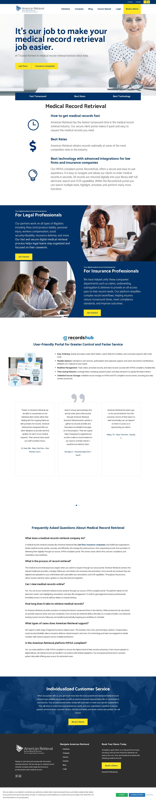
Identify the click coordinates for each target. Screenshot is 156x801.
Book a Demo (78, 722)
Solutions (66, 749)
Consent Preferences (110, 772)
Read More (149, 795)
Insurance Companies (45, 66)
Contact (138, 2)
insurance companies (96, 544)
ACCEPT (122, 795)
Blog (64, 765)
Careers (130, 2)
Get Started (24, 257)
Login (65, 769)
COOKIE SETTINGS (137, 795)
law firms (82, 544)
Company (66, 753)
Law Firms (23, 66)
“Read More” (87, 795)
